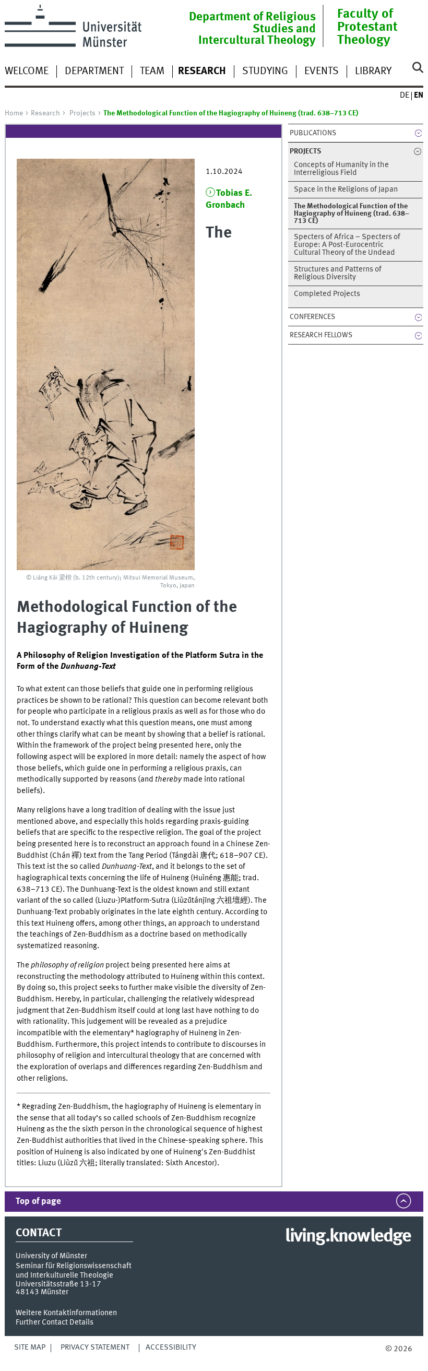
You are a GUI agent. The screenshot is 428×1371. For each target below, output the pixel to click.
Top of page (38, 1201)
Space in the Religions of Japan (346, 190)
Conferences (312, 317)
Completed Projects (327, 294)
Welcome (27, 71)
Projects (82, 113)
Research (45, 113)
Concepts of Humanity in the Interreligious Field (341, 169)
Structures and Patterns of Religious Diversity (338, 273)
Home (14, 113)
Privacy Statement (95, 1347)
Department (94, 71)
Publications (313, 133)
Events (321, 71)
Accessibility (171, 1347)
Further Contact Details (54, 1322)
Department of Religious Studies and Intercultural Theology (252, 28)
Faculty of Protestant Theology (367, 27)
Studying (265, 71)
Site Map (29, 1347)
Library (373, 71)
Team (152, 71)
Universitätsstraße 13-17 (58, 1284)
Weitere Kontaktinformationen (66, 1313)
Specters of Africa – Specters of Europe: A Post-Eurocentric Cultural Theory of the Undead (347, 245)
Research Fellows (321, 335)
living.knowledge (348, 1236)
